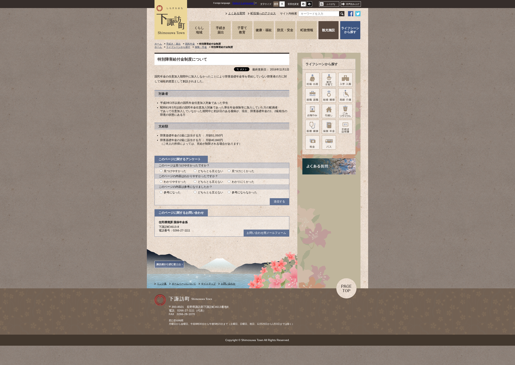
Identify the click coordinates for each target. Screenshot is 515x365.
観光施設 (328, 30)
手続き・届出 (173, 44)
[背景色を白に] (303, 5)
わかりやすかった (175, 181)
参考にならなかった (244, 192)
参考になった (172, 192)
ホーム (158, 44)
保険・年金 (201, 47)
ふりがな (331, 4)
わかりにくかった (243, 181)
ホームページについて (184, 284)
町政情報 (306, 30)
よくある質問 (236, 13)
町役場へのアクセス (263, 13)
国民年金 (190, 44)
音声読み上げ (352, 4)
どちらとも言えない (210, 171)
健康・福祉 (264, 30)
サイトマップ (208, 284)
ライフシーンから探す (350, 30)
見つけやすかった (175, 171)
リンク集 (162, 284)
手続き (221, 30)
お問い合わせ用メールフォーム (266, 232)
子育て (242, 30)
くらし (199, 30)
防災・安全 (285, 30)
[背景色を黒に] (309, 5)
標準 (276, 4)
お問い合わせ (228, 284)
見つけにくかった (243, 171)
